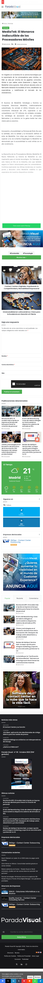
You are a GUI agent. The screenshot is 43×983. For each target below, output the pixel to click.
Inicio (5, 23)
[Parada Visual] (13, 7)
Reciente (20, 598)
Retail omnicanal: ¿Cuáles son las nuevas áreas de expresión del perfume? (20, 871)
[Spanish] (37, 952)
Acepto (30, 977)
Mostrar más (21, 257)
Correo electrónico (8, 364)
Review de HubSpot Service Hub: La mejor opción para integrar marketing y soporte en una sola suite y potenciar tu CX (31, 449)
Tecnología (28, 253)
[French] (41, 952)
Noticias (10, 23)
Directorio (10, 953)
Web (3, 373)
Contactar (18, 959)
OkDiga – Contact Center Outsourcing (20, 541)
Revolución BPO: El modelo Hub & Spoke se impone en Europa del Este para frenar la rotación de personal (10, 422)
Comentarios (33, 598)
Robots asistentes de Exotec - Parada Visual (15, 869)
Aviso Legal (35, 956)
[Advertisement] (21, 197)
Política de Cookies (10, 956)
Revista (17, 953)
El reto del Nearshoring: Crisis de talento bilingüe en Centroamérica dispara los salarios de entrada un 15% (31, 422)
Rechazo (37, 977)
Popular (7, 598)
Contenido (15, 253)
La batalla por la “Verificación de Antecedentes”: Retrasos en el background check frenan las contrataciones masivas (27, 659)
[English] (39, 952)
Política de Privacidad (23, 956)
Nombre (5, 356)
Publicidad (25, 959)
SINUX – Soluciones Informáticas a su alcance (24, 892)
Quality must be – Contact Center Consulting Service (22, 899)
